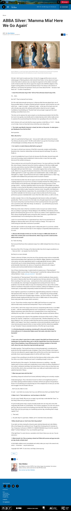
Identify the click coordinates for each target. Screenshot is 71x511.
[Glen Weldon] (14, 467)
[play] (4, 7)
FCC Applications (6, 502)
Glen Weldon (11, 33)
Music (4, 15)
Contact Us (5, 499)
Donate (65, 2)
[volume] (8, 7)
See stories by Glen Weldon (27, 470)
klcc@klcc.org (5, 497)
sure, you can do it (30, 274)
